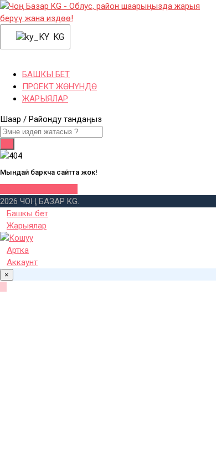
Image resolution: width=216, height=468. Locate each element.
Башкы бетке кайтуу (39, 189)
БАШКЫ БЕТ (46, 74)
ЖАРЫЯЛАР (45, 99)
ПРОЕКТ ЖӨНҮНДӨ (59, 86)
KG (55, 37)
